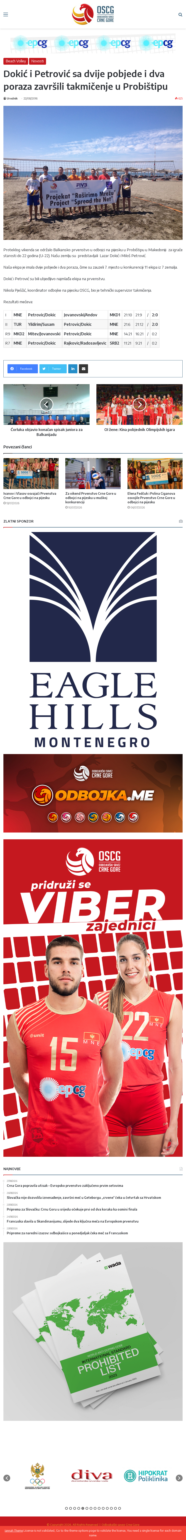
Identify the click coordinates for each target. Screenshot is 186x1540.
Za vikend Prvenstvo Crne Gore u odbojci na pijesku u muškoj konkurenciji (90, 498)
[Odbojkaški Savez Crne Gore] (93, 14)
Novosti (37, 61)
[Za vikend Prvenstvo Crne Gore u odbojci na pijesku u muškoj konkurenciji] (92, 473)
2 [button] (70, 1508)
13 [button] (115, 1508)
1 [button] (66, 1508)
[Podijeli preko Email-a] (83, 368)
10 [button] (103, 1508)
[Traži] (180, 16)
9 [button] (99, 1508)
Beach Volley (16, 61)
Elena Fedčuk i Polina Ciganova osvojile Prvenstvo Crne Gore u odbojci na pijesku (151, 498)
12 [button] (111, 1508)
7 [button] (91, 1508)
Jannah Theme (14, 1530)
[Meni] (5, 16)
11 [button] (107, 1508)
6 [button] (87, 1508)
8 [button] (95, 1508)
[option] (37, 1475)
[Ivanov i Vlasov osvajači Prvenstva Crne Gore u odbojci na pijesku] (31, 473)
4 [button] (78, 1508)
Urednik (12, 98)
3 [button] (74, 1508)
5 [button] (82, 1508)
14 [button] (119, 1508)
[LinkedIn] (72, 368)
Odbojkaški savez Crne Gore (120, 1524)
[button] (6, 1478)
